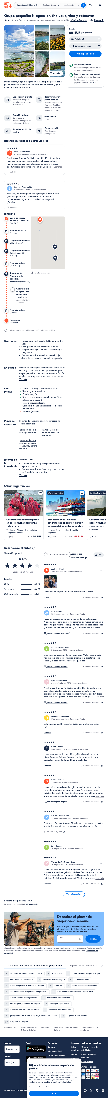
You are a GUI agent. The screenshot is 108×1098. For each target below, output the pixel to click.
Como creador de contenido (88, 1056)
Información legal (55, 1051)
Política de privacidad (56, 1055)
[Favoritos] (90, 5)
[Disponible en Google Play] (36, 1048)
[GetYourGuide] (8, 5)
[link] (24, 515)
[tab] (35, 965)
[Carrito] (100, 5)
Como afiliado (87, 1062)
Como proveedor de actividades (89, 1048)
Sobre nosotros (74, 1048)
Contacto (51, 1047)
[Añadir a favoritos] (40, 493)
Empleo (74, 1054)
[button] (13, 20)
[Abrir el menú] (101, 570)
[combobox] (79, 557)
